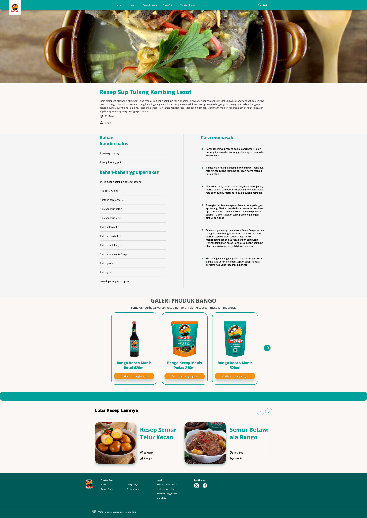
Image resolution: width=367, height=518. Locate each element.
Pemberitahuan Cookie (167, 484)
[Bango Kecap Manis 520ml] (235, 339)
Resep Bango (149, 5)
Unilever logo (95, 512)
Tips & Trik (168, 5)
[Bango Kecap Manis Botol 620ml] (134, 339)
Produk (132, 5)
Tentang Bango (188, 5)
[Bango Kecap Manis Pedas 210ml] (184, 339)
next (268, 411)
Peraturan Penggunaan (167, 493)
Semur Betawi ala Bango (249, 433)
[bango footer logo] (89, 483)
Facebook (205, 485)
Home (118, 5)
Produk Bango (107, 489)
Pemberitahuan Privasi (166, 489)
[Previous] (101, 347)
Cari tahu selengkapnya (134, 376)
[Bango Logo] (14, 8)
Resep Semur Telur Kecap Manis (158, 437)
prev (260, 411)
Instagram (196, 485)
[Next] (267, 347)
